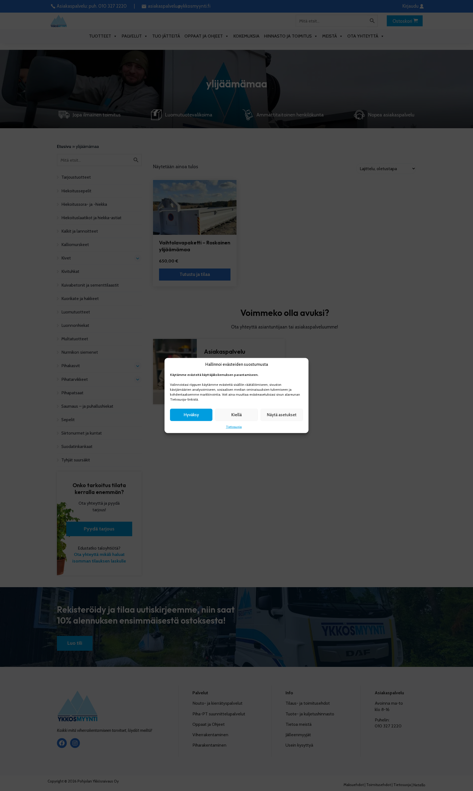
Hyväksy (191, 414)
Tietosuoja (234, 426)
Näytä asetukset (281, 414)
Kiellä (236, 414)
